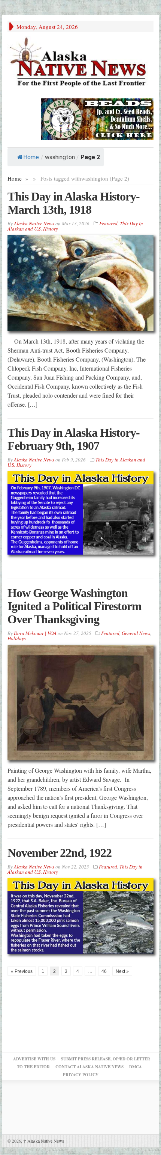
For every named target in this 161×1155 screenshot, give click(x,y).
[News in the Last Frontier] (80, 63)
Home (31, 157)
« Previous (22, 971)
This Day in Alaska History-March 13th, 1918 (73, 203)
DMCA (135, 1067)
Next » (122, 971)
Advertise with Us (34, 1059)
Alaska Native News (43, 1141)
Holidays (16, 638)
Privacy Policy (80, 1075)
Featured (108, 223)
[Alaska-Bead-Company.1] (97, 118)
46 (104, 971)
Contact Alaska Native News (89, 1067)
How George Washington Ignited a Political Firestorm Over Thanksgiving (74, 606)
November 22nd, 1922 (59, 852)
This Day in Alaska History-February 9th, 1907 (73, 439)
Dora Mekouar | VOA (35, 633)
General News (136, 633)
